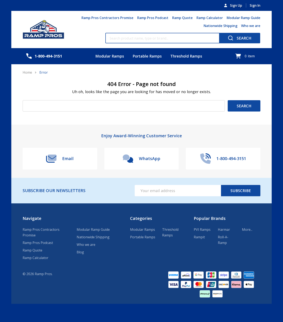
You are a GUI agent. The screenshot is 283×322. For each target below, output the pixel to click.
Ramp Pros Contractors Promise (107, 17)
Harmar (224, 229)
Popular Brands (210, 218)
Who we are (250, 25)
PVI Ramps (202, 229)
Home (27, 72)
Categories (141, 218)
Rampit (199, 237)
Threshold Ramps (186, 56)
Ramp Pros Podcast (152, 17)
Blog (80, 252)
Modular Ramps (109, 56)
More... (247, 229)
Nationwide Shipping (220, 25)
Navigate (32, 218)
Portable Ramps (147, 56)
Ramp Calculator (209, 17)
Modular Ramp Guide (243, 17)
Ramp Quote (182, 17)
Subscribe (240, 190)
